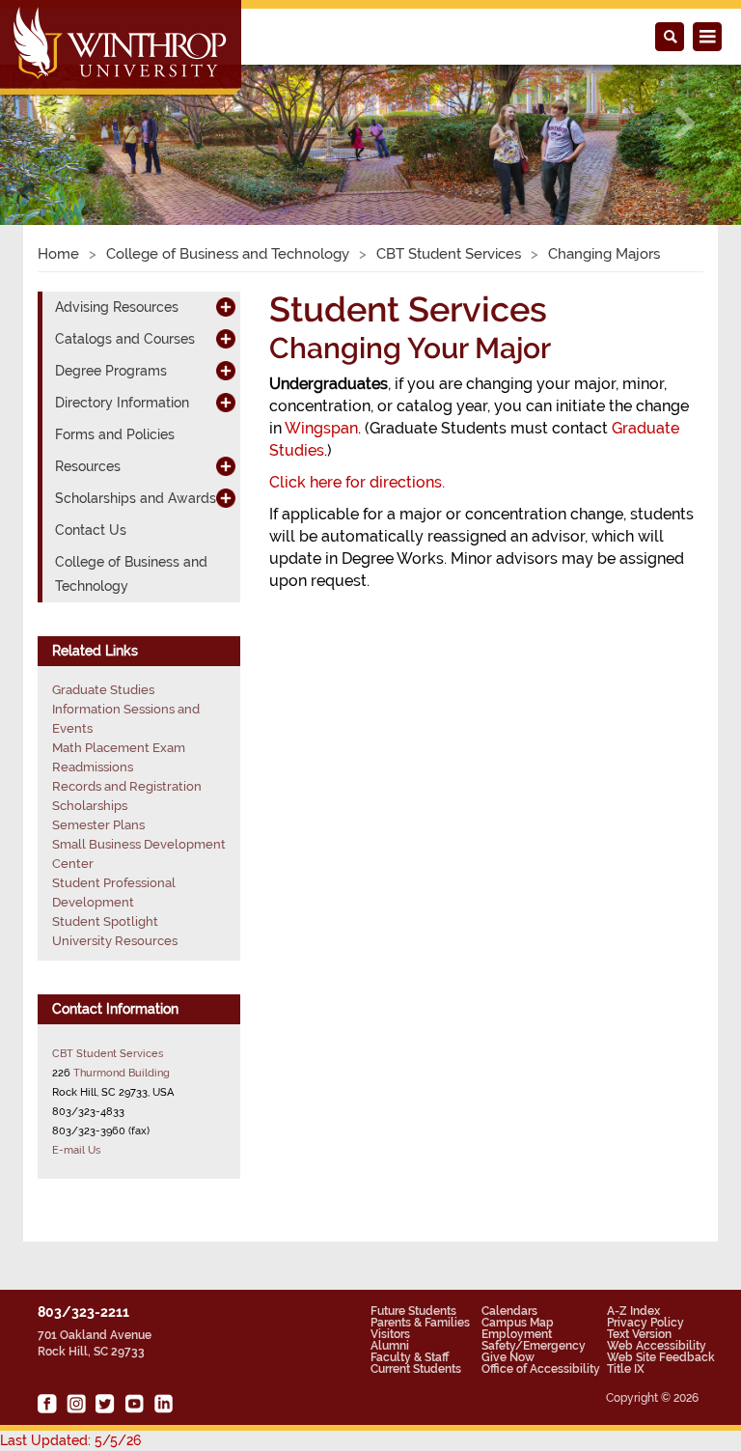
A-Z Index (633, 1311)
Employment (516, 1334)
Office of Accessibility (540, 1369)
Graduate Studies (103, 690)
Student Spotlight (105, 921)
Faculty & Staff (409, 1357)
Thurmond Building (121, 1072)
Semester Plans (98, 825)
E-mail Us (76, 1150)
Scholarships (89, 805)
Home (58, 254)
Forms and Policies (115, 434)
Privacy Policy (645, 1322)
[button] (55, 123)
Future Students (413, 1311)
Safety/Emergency (533, 1346)
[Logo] (122, 49)
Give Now (508, 1357)
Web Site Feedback (661, 1357)
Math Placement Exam (118, 747)
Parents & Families (420, 1322)
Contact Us (90, 530)
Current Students (415, 1369)
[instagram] (76, 1403)
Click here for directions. (357, 482)
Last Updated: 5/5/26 (70, 1440)
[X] (105, 1403)
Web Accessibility (656, 1346)
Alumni (389, 1346)
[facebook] (47, 1403)
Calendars (509, 1311)
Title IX (626, 1369)
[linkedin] (163, 1403)
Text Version (639, 1334)
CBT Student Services (448, 254)
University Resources (115, 941)
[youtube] (134, 1403)
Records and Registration (127, 786)
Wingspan (321, 428)
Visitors (390, 1334)
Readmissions (92, 767)
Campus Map (517, 1322)
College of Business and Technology (227, 254)
